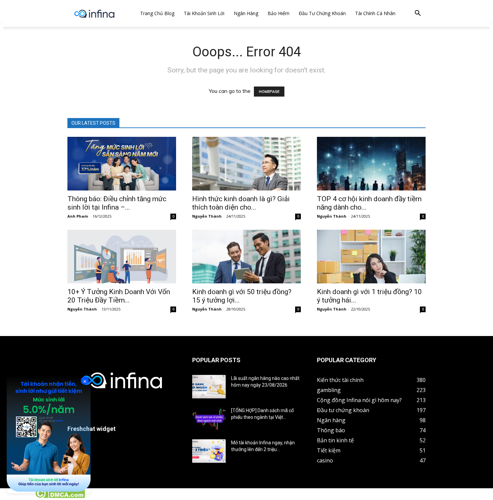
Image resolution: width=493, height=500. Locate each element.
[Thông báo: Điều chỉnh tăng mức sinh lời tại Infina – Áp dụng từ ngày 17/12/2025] (121, 163)
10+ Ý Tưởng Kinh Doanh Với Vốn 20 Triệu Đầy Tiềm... (118, 296)
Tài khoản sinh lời (204, 13)
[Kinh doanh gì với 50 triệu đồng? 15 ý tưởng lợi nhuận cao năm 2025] (246, 256)
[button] (417, 14)
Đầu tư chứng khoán (322, 13)
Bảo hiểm (278, 13)
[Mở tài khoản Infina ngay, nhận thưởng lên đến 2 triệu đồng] (209, 451)
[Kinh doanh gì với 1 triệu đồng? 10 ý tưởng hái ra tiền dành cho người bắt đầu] (371, 256)
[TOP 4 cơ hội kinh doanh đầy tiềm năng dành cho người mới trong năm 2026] (371, 163)
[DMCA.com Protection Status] (60, 496)
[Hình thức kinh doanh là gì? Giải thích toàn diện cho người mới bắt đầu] (246, 163)
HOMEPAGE (269, 91)
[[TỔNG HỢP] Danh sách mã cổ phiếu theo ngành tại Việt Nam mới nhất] (209, 419)
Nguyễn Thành (207, 216)
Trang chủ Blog (157, 13)
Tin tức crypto (17, 496)
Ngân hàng (246, 13)
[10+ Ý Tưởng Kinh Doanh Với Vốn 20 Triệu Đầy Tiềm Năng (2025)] (121, 256)
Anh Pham (77, 216)
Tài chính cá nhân (375, 13)
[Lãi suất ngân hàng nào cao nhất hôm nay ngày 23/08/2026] (209, 386)
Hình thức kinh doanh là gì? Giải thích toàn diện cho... (241, 203)
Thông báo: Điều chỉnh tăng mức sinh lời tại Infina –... (116, 203)
